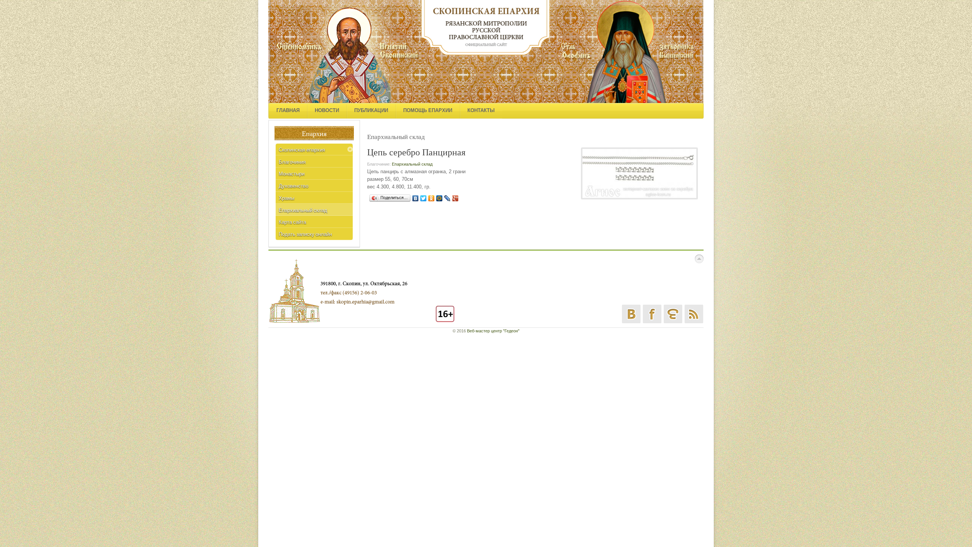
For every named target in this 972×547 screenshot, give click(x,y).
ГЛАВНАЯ (288, 110)
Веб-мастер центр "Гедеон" (493, 331)
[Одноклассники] (432, 198)
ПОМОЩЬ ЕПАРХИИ (427, 110)
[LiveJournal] (447, 198)
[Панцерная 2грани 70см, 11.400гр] (639, 173)
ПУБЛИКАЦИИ (371, 110)
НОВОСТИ (327, 110)
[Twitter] (424, 198)
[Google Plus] (455, 198)
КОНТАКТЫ (481, 110)
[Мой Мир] (439, 198)
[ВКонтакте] (416, 198)
